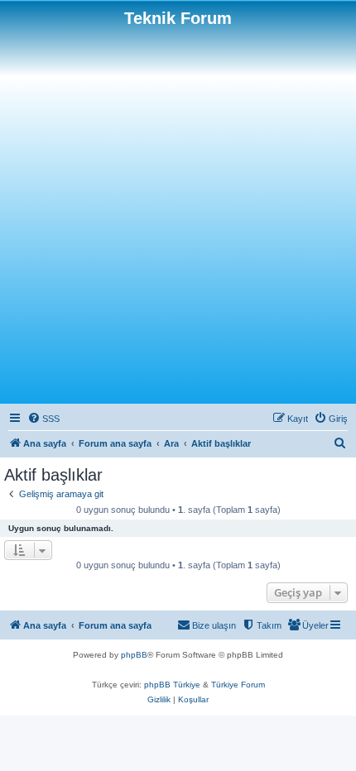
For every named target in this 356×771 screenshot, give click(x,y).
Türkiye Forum (238, 684)
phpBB (134, 654)
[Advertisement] (178, 214)
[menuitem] (43, 419)
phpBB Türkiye (172, 684)
